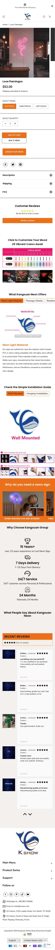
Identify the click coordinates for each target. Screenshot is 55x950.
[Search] (44, 16)
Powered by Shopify (43, 931)
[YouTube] (28, 894)
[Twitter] (13, 164)
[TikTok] (22, 894)
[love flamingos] (24, 53)
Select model (9, 101)
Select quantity (10, 118)
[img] (9, 642)
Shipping (6, 91)
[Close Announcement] (52, 6)
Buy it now (14, 140)
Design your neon (14, 152)
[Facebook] (5, 164)
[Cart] (49, 16)
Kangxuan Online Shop (26, 931)
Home (5, 24)
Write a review (28, 220)
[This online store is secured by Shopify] (27, 934)
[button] (3, 16)
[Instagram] (11, 894)
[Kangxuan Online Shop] (27, 16)
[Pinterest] (20, 164)
